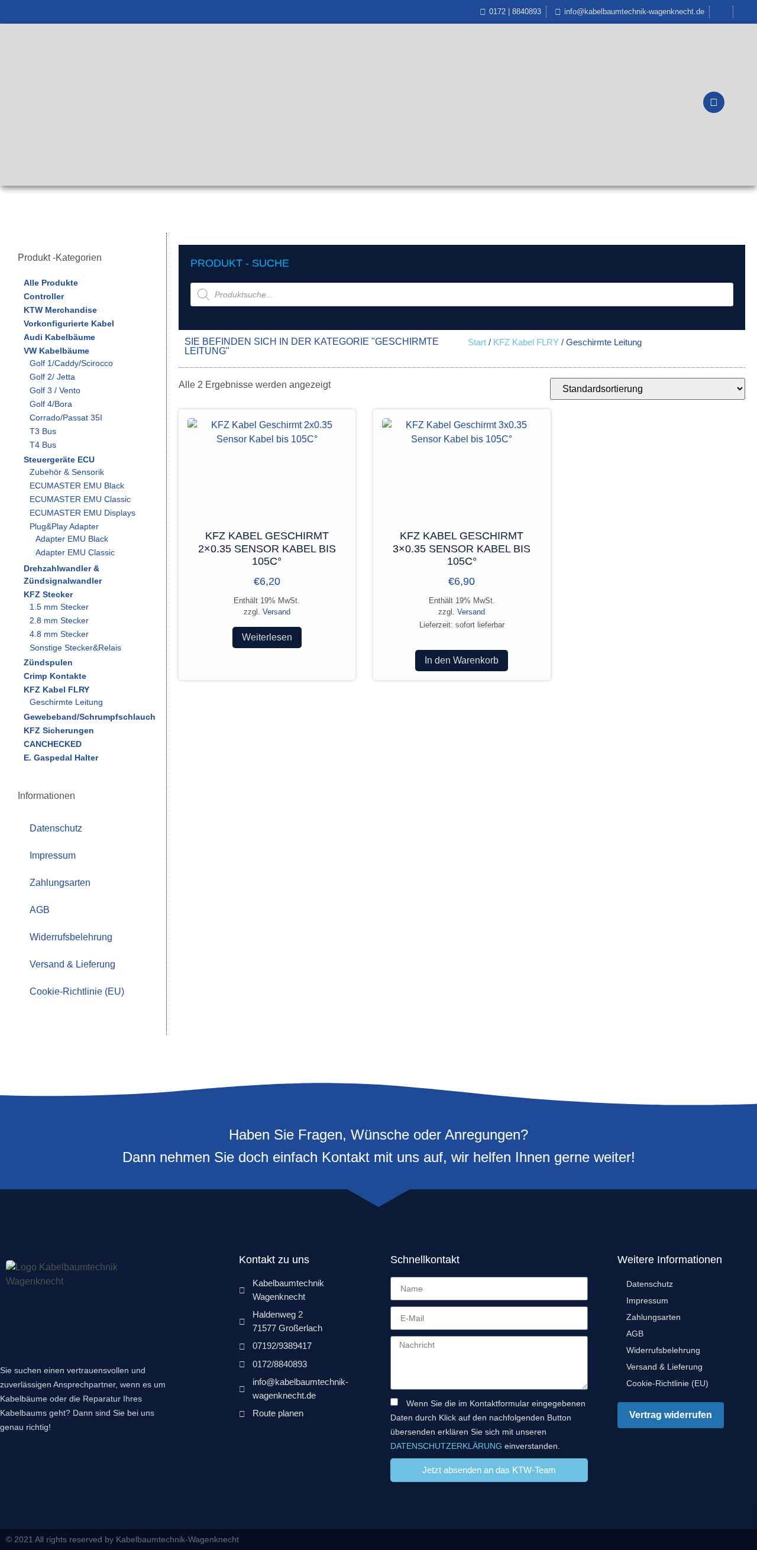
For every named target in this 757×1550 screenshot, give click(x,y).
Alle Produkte (51, 282)
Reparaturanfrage (355, 104)
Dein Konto (626, 104)
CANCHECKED (53, 744)
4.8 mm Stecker (59, 634)
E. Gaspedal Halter (61, 757)
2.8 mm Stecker (59, 620)
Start (477, 342)
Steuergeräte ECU (59, 459)
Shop (281, 104)
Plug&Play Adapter (64, 526)
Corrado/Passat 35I (66, 417)
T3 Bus (43, 431)
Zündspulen (48, 662)
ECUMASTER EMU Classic (80, 499)
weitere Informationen (472, 104)
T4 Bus (43, 444)
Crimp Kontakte (55, 676)
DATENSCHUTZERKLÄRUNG (446, 1445)
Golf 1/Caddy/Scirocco (71, 363)
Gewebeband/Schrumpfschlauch (90, 716)
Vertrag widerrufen (670, 1415)
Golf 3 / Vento (55, 390)
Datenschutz (56, 828)
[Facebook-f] (723, 1539)
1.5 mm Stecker (59, 606)
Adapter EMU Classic (75, 552)
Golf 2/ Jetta (52, 376)
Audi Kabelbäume (59, 337)
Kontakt (563, 104)
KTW (231, 104)
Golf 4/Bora (51, 404)
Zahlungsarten (60, 883)
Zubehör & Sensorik (67, 472)
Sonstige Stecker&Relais (75, 647)
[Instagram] (746, 1539)
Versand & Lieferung (72, 964)
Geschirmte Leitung (66, 702)
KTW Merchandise (60, 310)
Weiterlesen (267, 637)
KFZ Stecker (48, 594)
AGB (40, 910)
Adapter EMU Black (71, 538)
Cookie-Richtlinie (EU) (77, 991)
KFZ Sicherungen (59, 730)
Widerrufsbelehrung (71, 937)
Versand (276, 611)
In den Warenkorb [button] (462, 660)
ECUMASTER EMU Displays (82, 512)
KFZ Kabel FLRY (56, 689)
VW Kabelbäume (56, 350)
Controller (44, 296)
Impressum (53, 855)
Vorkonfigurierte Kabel (69, 323)
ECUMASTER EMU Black (77, 485)
